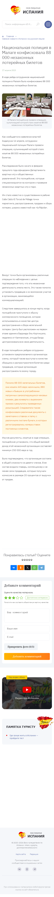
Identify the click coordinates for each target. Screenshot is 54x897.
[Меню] (48, 24)
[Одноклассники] (20, 567)
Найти (38, 24)
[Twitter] (27, 567)
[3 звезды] (27, 560)
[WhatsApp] (34, 567)
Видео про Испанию (27, 698)
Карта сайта (21, 854)
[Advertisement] (27, 242)
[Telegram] (41, 567)
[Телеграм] (35, 869)
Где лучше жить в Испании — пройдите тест (24, 737)
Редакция (34, 854)
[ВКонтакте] (14, 567)
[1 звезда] (22, 560)
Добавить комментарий (27, 656)
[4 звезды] (29, 560)
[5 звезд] (31, 560)
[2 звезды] (25, 560)
